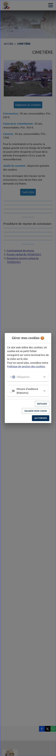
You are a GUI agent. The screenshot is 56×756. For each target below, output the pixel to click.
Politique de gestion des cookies (26, 366)
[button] (28, 376)
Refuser (42, 403)
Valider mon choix (35, 411)
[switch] (11, 391)
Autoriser (40, 418)
